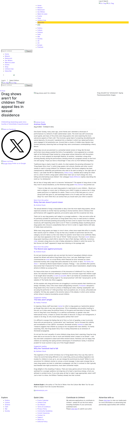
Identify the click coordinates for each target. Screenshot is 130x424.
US (38, 43)
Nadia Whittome (75, 177)
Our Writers (41, 12)
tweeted (80, 324)
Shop (39, 18)
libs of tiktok (8, 124)
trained (60, 306)
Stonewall (25, 124)
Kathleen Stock (40, 351)
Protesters (82, 285)
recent (87, 237)
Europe (39, 45)
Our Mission (41, 404)
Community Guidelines (44, 411)
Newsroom (41, 10)
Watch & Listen (42, 14)
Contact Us (41, 415)
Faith (39, 34)
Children (4, 122)
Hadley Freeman (40, 302)
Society (39, 39)
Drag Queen (11, 122)
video (36, 241)
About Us (40, 419)
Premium (40, 47)
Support (40, 417)
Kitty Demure (78, 184)
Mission (39, 7)
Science (40, 32)
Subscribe (40, 22)
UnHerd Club (41, 20)
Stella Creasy (17, 124)
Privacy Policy (42, 409)
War (38, 36)
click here (74, 409)
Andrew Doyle (40, 124)
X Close (2, 91)
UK (38, 41)
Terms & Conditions (43, 407)
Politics (39, 28)
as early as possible (60, 276)
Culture (39, 30)
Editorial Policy (42, 421)
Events (39, 16)
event (48, 259)
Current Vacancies (43, 413)
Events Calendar (42, 400)
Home (39, 5)
